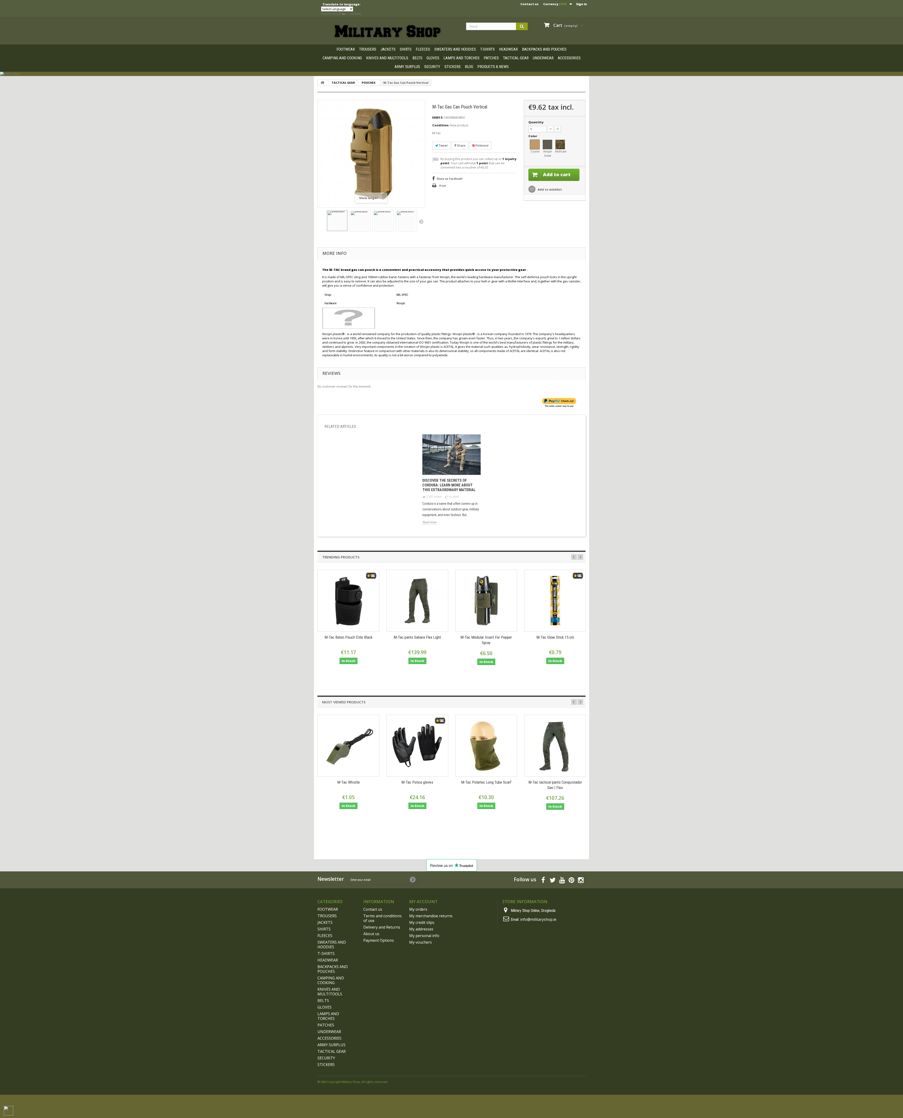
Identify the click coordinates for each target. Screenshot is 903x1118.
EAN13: (437, 117)
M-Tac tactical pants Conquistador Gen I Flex (555, 785)
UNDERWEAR (543, 58)
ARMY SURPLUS (407, 66)
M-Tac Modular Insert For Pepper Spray (486, 640)
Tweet (443, 145)
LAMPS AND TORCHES (461, 58)
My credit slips (421, 922)
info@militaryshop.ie (538, 919)
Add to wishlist (549, 189)
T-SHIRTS (487, 49)
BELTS (417, 58)
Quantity (535, 122)
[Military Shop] (451, 74)
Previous (574, 557)
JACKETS (388, 49)
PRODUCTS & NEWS (493, 66)
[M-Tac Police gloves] (417, 745)
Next (421, 221)
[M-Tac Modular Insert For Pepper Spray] (486, 600)
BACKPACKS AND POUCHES (544, 49)
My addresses (421, 929)
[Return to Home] (322, 83)
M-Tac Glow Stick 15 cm (555, 637)
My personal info (424, 935)
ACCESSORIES (569, 58)
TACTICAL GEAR (516, 58)
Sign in (581, 4)
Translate (354, 14)
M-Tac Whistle (348, 782)
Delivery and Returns (381, 927)
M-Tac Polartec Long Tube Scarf (486, 782)
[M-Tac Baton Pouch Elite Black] (348, 600)
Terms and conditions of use (382, 918)
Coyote (535, 151)
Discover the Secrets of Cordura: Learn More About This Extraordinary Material (448, 485)
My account (423, 901)
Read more (429, 522)
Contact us (529, 4)
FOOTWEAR (346, 49)
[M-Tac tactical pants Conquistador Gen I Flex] (555, 745)
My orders (418, 909)
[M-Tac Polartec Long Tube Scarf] (486, 745)
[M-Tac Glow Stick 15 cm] (555, 600)
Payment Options (378, 940)
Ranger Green (547, 153)
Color (533, 136)
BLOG (469, 66)
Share (460, 145)
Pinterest (481, 145)
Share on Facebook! (449, 178)
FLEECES (423, 49)
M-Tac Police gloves (417, 782)
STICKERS (452, 66)
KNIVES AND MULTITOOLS (387, 58)
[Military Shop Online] (388, 31)
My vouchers (420, 942)
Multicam (560, 151)
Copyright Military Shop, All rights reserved (357, 1082)
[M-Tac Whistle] (348, 745)
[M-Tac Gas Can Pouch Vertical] (337, 220)
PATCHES (491, 58)
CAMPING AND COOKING (342, 58)
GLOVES (433, 58)
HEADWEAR (508, 49)
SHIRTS (406, 49)
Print (442, 186)
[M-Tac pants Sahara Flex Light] (417, 600)
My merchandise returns (430, 915)
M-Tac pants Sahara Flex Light (417, 637)
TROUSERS (367, 49)
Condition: (440, 125)
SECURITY (432, 66)
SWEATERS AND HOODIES (455, 49)
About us (371, 933)
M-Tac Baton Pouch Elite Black (348, 637)
